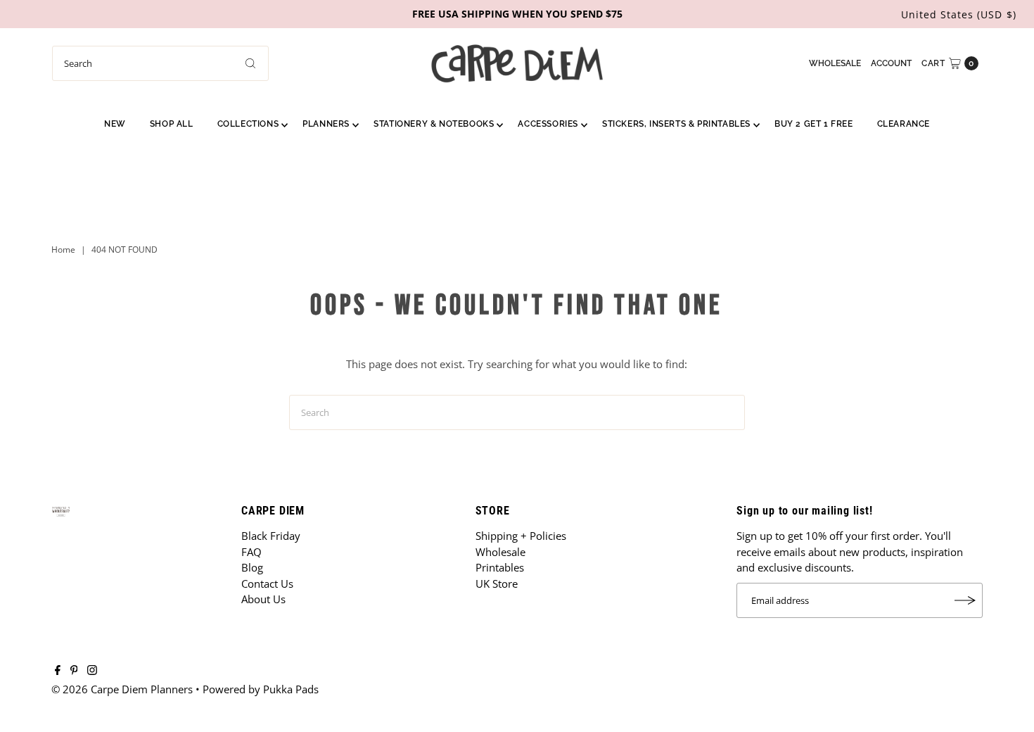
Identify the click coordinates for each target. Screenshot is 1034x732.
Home (63, 249)
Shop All (171, 124)
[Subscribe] (965, 600)
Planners (326, 124)
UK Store (496, 583)
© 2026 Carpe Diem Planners (122, 689)
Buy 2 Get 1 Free (813, 124)
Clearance (903, 124)
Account (891, 63)
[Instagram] (92, 670)
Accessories (548, 124)
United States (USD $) (958, 14)
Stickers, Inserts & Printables (676, 124)
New (115, 124)
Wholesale (835, 63)
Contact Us (267, 583)
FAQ (251, 552)
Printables (499, 567)
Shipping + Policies (520, 536)
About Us (263, 599)
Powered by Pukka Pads (261, 689)
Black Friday (270, 536)
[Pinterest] (74, 670)
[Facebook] (57, 670)
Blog (252, 567)
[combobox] (160, 63)
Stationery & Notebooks (434, 124)
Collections (248, 124)
